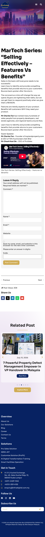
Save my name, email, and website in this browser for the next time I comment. (20, 244)
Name (6, 216)
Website (6, 233)
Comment (8, 189)
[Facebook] (2, 498)
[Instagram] (6, 498)
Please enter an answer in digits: (17, 249)
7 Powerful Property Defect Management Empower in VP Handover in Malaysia (22, 366)
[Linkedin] (10, 498)
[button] (36, 4)
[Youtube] (14, 498)
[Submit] (39, 509)
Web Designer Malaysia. (32, 524)
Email (6, 225)
